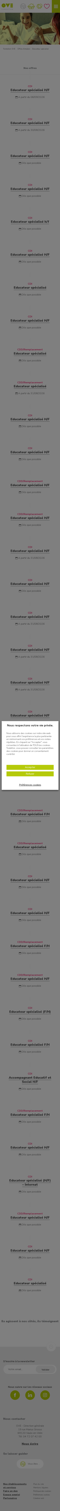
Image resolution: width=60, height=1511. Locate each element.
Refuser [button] (30, 773)
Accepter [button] (30, 767)
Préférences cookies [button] (30, 785)
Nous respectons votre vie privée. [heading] (30, 725)
